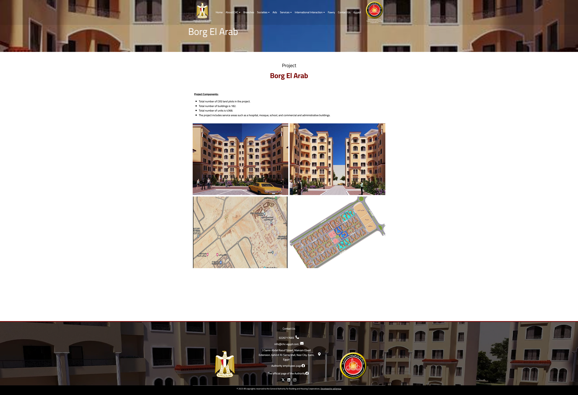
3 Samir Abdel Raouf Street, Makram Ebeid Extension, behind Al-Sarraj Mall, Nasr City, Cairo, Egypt (286, 355)
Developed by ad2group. (331, 389)
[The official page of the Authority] (307, 373)
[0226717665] (297, 337)
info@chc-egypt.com (286, 344)
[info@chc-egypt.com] (302, 343)
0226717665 (286, 337)
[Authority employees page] (303, 365)
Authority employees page (286, 365)
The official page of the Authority (286, 373)
